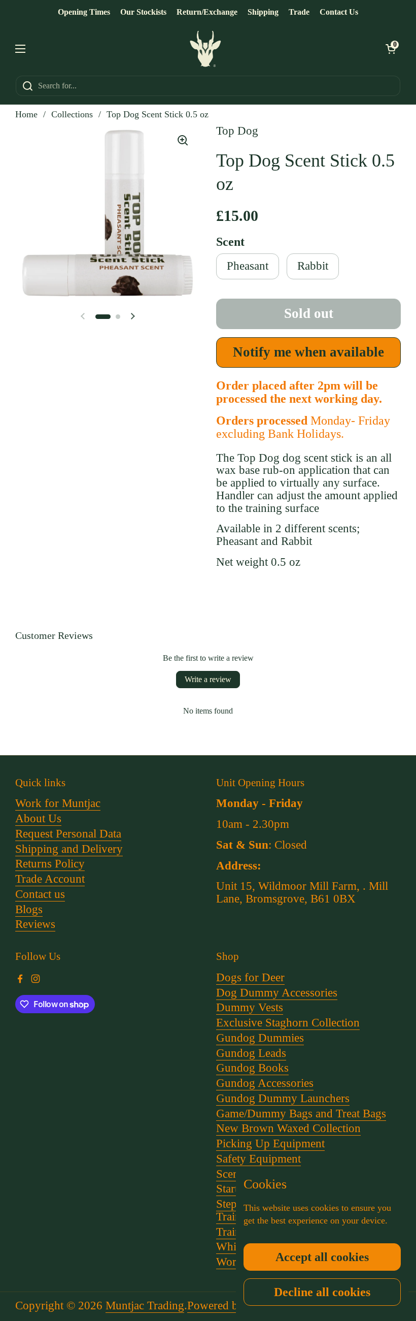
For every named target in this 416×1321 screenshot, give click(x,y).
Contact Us (339, 12)
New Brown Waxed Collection (288, 1128)
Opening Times (84, 12)
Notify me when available (308, 352)
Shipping (263, 12)
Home (26, 114)
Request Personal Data (68, 833)
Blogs (29, 909)
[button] (390, 49)
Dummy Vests (249, 1007)
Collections (72, 114)
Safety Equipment (258, 1158)
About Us (38, 818)
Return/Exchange (207, 12)
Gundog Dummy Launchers (283, 1098)
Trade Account (50, 879)
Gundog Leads (251, 1053)
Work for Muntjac (57, 803)
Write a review (208, 679)
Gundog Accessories (265, 1083)
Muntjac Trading (145, 1305)
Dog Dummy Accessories (276, 992)
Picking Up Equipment (270, 1143)
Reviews (35, 924)
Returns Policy (50, 863)
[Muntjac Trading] (205, 49)
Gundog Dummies (260, 1038)
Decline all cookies (322, 1292)
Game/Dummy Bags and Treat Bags (301, 1113)
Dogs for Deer (250, 977)
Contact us (40, 894)
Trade (299, 12)
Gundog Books (252, 1067)
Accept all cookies (322, 1257)
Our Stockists (143, 12)
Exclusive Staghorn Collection (288, 1022)
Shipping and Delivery (69, 849)
